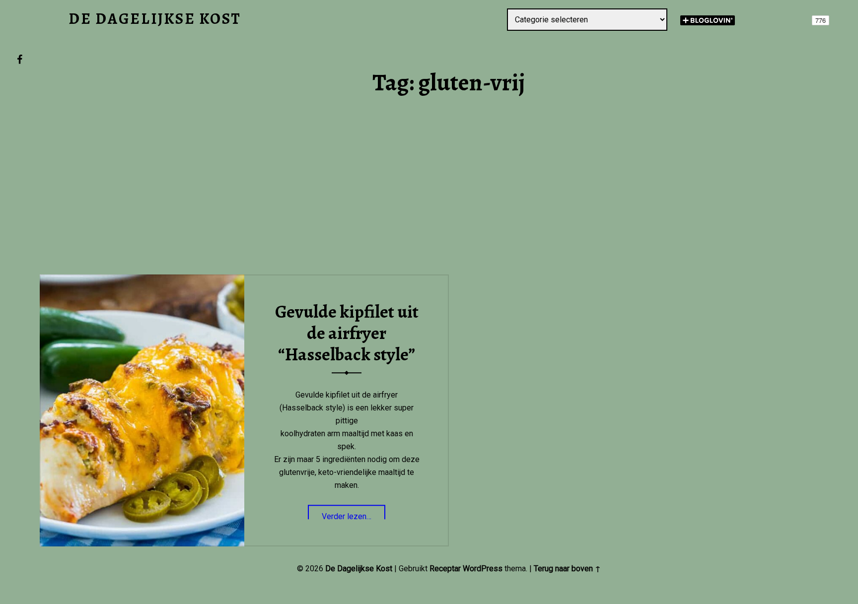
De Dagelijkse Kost (358, 568)
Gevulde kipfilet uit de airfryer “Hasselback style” (347, 333)
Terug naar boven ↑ (567, 568)
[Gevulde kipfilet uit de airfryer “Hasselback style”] (142, 280)
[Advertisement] (449, 201)
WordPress (482, 568)
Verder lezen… (353, 514)
